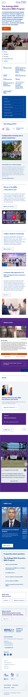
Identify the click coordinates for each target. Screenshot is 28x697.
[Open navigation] (4, 3)
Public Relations (7, 662)
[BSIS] (6, 679)
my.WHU (6, 666)
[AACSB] (12, 674)
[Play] (3, 48)
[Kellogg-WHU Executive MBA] (21, 2)
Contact (5, 660)
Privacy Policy (7, 687)
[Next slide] (26, 370)
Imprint (12, 687)
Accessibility (15, 685)
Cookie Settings (7, 685)
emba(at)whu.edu (9, 647)
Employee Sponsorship (8, 112)
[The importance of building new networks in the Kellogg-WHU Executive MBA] (22, 539)
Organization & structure (9, 664)
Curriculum (6, 98)
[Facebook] (5, 655)
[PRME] (13, 679)
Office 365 (6, 668)
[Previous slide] (22, 370)
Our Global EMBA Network (8, 178)
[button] (10, 565)
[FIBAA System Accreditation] (17, 674)
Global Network (7, 101)
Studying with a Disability (8, 115)
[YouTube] (8, 655)
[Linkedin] (11, 655)
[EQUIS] (6, 675)
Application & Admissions (8, 107)
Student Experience (7, 104)
